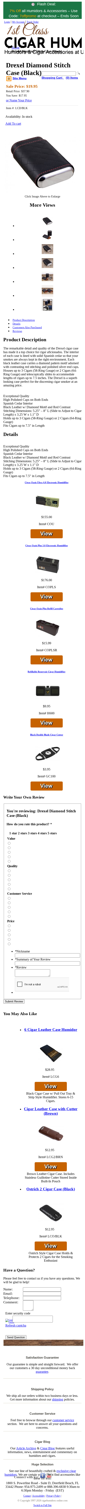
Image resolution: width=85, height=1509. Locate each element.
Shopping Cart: (52, 77)
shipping (57, 1399)
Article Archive (26, 1448)
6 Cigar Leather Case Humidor (50, 1029)
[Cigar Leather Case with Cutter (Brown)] (50, 1134)
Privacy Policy (53, 1495)
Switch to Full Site (42, 1505)
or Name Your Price (19, 100)
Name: (8, 1289)
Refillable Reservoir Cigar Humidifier (46, 671)
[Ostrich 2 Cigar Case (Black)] (50, 1213)
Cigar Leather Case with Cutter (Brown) (50, 1111)
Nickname (22, 951)
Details (16, 323)
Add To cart (13, 123)
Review (21, 967)
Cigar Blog (47, 1448)
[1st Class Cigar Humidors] (22, 43)
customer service (63, 1420)
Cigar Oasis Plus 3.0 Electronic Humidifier (46, 545)
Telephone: (11, 1298)
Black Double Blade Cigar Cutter (46, 734)
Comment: (10, 1302)
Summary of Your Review (33, 959)
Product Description (24, 320)
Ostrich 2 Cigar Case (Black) (50, 1189)
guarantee (42, 1371)
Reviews (17, 331)
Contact (27, 1495)
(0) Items (72, 77)
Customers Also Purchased (27, 327)
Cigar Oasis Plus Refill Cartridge (46, 608)
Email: (8, 1294)
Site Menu (20, 78)
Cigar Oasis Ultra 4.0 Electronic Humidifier (46, 482)
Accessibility (38, 1495)
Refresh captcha (15, 1325)
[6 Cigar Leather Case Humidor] (50, 1053)
